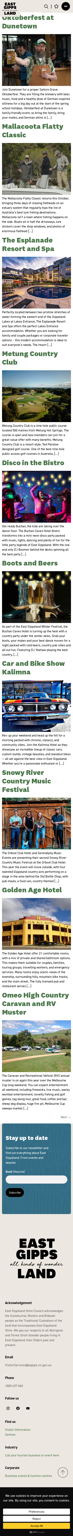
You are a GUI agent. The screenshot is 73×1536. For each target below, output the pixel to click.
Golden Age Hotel (32, 890)
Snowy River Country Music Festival (26, 781)
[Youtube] (27, 1408)
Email (15, 1171)
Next (66, 1117)
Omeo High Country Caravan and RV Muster (35, 1004)
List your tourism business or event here (32, 1455)
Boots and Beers (30, 563)
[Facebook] (17, 1408)
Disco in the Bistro (33, 463)
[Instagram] (7, 1408)
